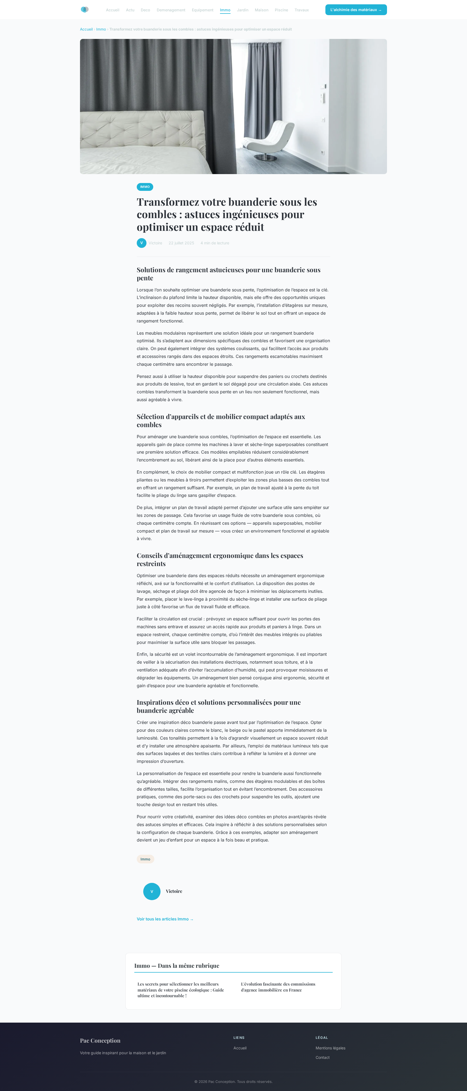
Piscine (281, 9)
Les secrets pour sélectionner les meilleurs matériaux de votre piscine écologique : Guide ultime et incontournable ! (181, 989)
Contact (323, 1057)
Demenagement (171, 9)
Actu (130, 9)
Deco (145, 9)
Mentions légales (330, 1048)
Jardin (242, 9)
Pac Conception (100, 1040)
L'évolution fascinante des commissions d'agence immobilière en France (278, 986)
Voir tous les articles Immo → (165, 919)
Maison (261, 9)
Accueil (112, 9)
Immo (225, 9)
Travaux (302, 9)
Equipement (203, 9)
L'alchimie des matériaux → (356, 9)
